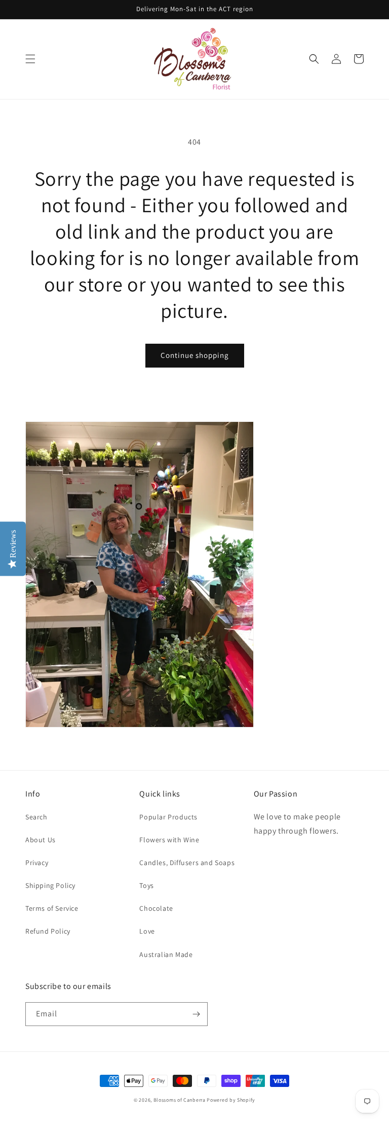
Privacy (36, 862)
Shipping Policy (50, 885)
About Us (40, 839)
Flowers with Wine (169, 839)
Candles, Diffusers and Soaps (187, 862)
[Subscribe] (196, 1014)
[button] (30, 59)
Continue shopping (195, 355)
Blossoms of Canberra (179, 1100)
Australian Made (165, 954)
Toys (146, 885)
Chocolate (156, 908)
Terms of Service (52, 908)
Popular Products (168, 816)
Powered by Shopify (231, 1100)
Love (146, 931)
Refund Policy (47, 931)
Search (36, 816)
